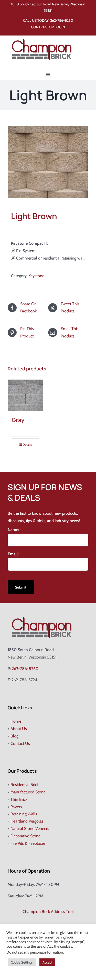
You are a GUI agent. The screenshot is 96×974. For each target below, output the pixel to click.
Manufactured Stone (28, 792)
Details (27, 445)
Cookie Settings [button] (22, 962)
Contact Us (20, 743)
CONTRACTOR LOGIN (48, 27)
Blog (14, 736)
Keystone (36, 275)
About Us (18, 728)
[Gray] (25, 395)
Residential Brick (24, 784)
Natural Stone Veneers (29, 828)
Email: (14, 553)
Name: (15, 529)
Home (15, 721)
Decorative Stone (25, 836)
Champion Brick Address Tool (48, 911)
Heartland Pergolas (27, 821)
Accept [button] (47, 962)
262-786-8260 (61, 20)
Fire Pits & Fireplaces (28, 843)
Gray (18, 420)
